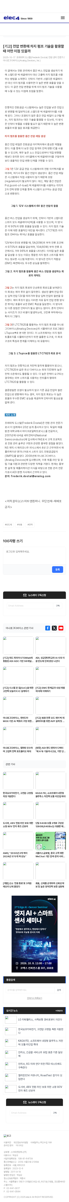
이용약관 (7, 1142)
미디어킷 (19, 1145)
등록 (57, 569)
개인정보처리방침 (20, 1142)
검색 (59, 990)
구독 (58, 605)
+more (59, 1010)
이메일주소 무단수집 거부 (41, 1142)
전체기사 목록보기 (34, 998)
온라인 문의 (8, 1145)
